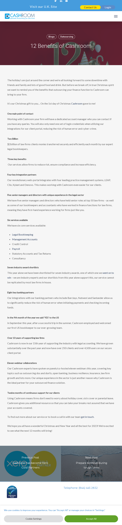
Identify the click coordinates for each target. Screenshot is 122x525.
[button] (116, 16)
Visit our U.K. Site (43, 6)
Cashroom (76, 103)
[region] (61, 515)
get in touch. (87, 416)
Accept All (91, 518)
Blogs (51, 36)
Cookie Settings (34, 518)
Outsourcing (66, 36)
